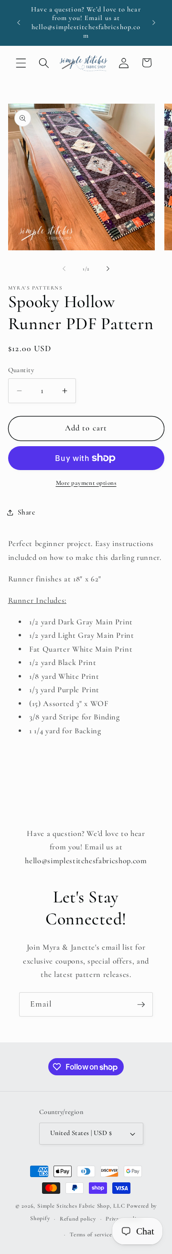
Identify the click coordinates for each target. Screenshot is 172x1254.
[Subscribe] (140, 1004)
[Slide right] (107, 268)
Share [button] (26, 512)
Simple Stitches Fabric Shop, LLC (81, 1205)
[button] (21, 62)
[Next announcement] (153, 22)
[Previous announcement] (18, 22)
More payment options (86, 483)
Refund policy (78, 1218)
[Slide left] (64, 268)
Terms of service (91, 1234)
